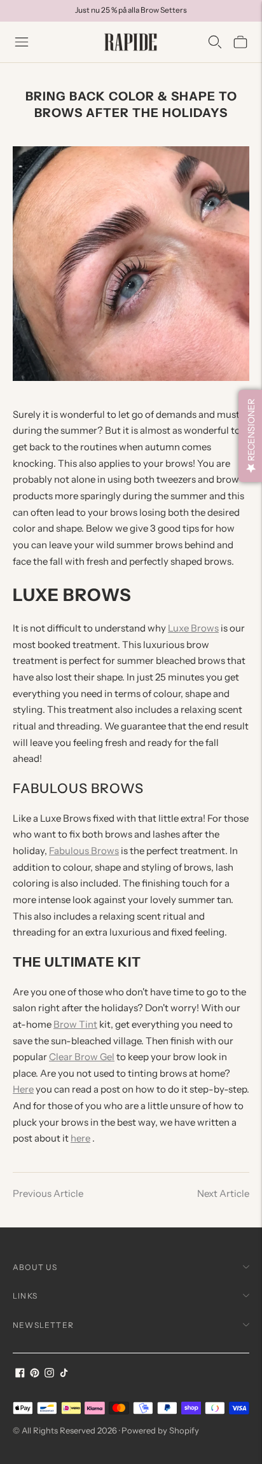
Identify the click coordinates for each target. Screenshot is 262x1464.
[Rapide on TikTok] (64, 1374)
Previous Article (48, 1193)
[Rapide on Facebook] (20, 1374)
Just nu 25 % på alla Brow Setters (131, 10)
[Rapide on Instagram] (49, 1374)
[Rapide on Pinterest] (34, 1374)
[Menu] (22, 42)
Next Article (223, 1193)
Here (23, 1089)
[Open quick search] (215, 42)
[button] (250, 436)
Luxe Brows (193, 628)
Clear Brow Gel (81, 1057)
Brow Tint (75, 1024)
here (80, 1138)
